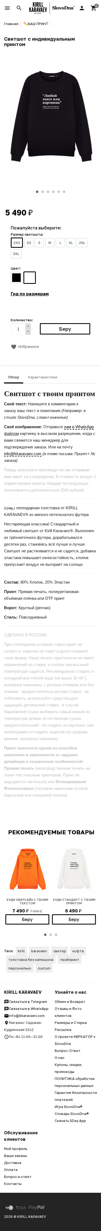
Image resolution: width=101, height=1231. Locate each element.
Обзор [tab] (13, 377)
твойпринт (69, 959)
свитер (59, 951)
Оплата (11, 1169)
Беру (27, 919)
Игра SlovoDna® (68, 1106)
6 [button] (64, 191)
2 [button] (42, 191)
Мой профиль (15, 1148)
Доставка (12, 1162)
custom (44, 968)
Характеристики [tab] (42, 377)
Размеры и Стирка (71, 1022)
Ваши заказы (15, 1155)
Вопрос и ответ (18, 1176)
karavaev (39, 951)
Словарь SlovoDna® (72, 1113)
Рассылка (63, 1029)
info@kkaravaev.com (22, 453)
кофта (78, 951)
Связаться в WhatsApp (28, 1008)
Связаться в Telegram (28, 1001)
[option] (50, 116)
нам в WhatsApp (79, 426)
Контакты (13, 1183)
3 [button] (48, 191)
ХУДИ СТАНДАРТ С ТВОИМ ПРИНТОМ (74, 901)
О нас (59, 1057)
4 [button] (53, 191)
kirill (21, 951)
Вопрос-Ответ (68, 1050)
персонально (19, 968)
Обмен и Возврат (70, 1001)
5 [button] (58, 191)
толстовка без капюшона (30, 959)
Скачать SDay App (70, 1120)
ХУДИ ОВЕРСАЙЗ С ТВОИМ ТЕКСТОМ (27, 901)
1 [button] (37, 191)
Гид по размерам (30, 294)
